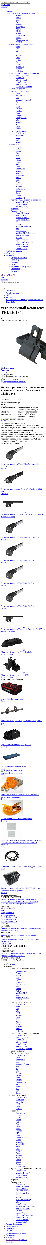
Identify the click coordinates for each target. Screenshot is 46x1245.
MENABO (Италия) (24, 87)
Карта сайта (20, 956)
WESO (18, 60)
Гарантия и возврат (26, 904)
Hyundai (19, 162)
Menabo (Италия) (23, 202)
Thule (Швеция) (22, 204)
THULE (19, 42)
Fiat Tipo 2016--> (8, 421)
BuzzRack (20, 67)
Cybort (18, 22)
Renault (19, 186)
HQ (17, 49)
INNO (18, 31)
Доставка (15, 262)
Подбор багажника (14, 251)
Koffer (18, 33)
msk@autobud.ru (7, 913)
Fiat (17, 153)
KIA (17, 164)
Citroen (18, 149)
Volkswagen (20, 198)
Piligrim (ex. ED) (22, 40)
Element (19, 24)
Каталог (4, 899)
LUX (18, 53)
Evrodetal (19, 135)
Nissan (18, 178)
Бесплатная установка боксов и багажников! (19, 935)
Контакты (15, 271)
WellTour (19, 71)
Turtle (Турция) (22, 240)
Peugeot (19, 182)
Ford (17, 155)
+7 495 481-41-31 (8, 275)
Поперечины (21, 118)
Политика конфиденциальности (14, 953)
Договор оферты (8, 956)
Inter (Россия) (21, 80)
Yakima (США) (22, 206)
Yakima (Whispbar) (23, 100)
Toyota (18, 195)
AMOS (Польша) (23, 75)
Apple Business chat (9, 917)
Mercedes (19, 173)
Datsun (18, 151)
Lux (17, 20)
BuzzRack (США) (23, 220)
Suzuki (18, 129)
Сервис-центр (16, 260)
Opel (18, 180)
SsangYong (20, 189)
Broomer (19, 15)
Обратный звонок (8, 915)
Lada (18, 166)
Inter (17, 51)
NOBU (18, 38)
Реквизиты (13, 904)
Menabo (19, 122)
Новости (5, 904)
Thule (18, 64)
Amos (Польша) (22, 213)
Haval (18, 158)
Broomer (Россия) (23, 218)
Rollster (19, 55)
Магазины (10, 253)
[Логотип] (5, 5)
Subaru (18, 191)
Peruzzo (19, 69)
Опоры (19, 115)
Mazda (18, 171)
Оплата (14, 264)
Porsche (19, 184)
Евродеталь (20, 27)
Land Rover (20, 169)
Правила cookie (34, 953)
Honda (18, 160)
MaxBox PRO (21, 35)
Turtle (18, 58)
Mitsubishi (20, 175)
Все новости (6, 944)
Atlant (18, 29)
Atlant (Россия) (22, 215)
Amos (18, 47)
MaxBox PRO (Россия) (25, 233)
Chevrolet (19, 146)
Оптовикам (15, 269)
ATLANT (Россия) (23, 84)
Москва (4, 277)
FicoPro (19, 111)
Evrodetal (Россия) (23, 226)
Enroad (18, 18)
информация (11, 255)
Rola (17, 124)
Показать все (21, 971)
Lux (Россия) (21, 82)
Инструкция (8, 368)
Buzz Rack (20, 78)
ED (17, 104)
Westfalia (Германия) (24, 242)
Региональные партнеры (21, 266)
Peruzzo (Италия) (23, 235)
